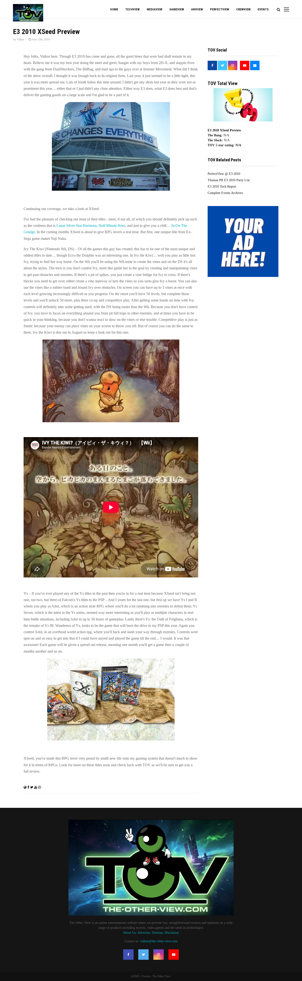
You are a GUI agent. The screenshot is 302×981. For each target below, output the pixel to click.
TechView (132, 9)
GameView (176, 9)
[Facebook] (128, 954)
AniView (197, 9)
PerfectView (219, 9)
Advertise (143, 932)
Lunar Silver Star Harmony (76, 226)
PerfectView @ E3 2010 (224, 174)
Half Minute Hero (112, 226)
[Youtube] (173, 954)
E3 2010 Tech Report (222, 186)
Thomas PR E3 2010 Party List (229, 180)
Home (114, 9)
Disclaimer (172, 932)
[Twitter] (143, 954)
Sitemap (157, 932)
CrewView (243, 9)
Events (263, 9)
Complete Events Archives (225, 193)
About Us (129, 932)
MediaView (154, 9)
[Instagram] (158, 954)
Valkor (20, 39)
